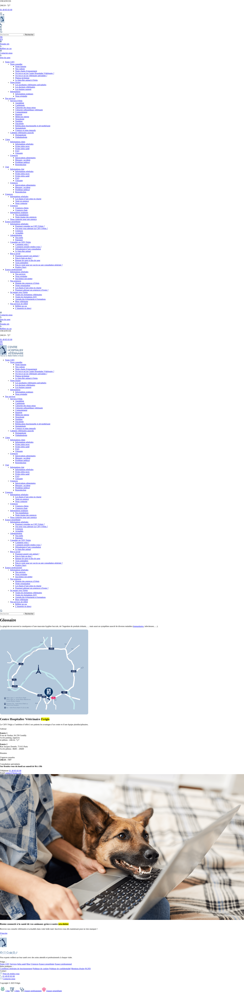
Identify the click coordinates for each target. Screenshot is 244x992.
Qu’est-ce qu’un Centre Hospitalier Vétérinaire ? (34, 73)
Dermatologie (20, 135)
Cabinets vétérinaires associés (22, 133)
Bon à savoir (15, 253)
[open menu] (1, 12)
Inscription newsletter (23, 279)
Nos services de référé (19, 304)
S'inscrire (3, 933)
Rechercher (29, 35)
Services (13, 964)
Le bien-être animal (23, 251)
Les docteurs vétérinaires (25, 87)
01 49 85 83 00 (6, 10)
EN (1, 39)
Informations (15, 91)
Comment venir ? (22, 244)
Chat (7, 167)
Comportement (21, 112)
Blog (28, 964)
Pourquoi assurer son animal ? (27, 256)
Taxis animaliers (21, 263)
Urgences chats (21, 210)
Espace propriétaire (12, 222)
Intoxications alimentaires (25, 158)
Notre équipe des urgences (25, 217)
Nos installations (21, 215)
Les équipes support (23, 89)
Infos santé (21, 964)
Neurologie (19, 119)
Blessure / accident (22, 160)
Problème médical (22, 162)
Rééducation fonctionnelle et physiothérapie (32, 126)
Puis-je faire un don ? (23, 258)
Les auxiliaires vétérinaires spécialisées (30, 85)
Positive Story (20, 267)
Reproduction (20, 164)
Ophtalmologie (21, 137)
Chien (7, 139)
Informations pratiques (24, 94)
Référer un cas (21, 306)
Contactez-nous (9, 979)
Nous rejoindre (21, 96)
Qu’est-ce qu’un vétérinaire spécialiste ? (31, 76)
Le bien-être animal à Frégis (26, 80)
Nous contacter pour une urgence (23, 219)
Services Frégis (16, 101)
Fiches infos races (22, 146)
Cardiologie (20, 105)
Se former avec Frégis (19, 292)
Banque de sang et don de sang (27, 260)
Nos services (10, 98)
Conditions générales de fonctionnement (16, 969)
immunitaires (138, 626)
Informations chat (17, 169)
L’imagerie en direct (23, 308)
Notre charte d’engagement (26, 71)
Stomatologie (20, 128)
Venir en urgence (22, 201)
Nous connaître (16, 64)
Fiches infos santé (22, 149)
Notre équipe (15, 82)
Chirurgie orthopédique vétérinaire (29, 110)
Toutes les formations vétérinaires (28, 295)
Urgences (14, 155)
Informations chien (17, 142)
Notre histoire (20, 66)
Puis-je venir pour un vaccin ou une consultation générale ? (39, 265)
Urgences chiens (21, 208)
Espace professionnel (13, 269)
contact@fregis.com (13, 773)
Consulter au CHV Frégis (20, 242)
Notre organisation (22, 285)
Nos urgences (15, 281)
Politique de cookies (41, 969)
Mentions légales (78, 969)
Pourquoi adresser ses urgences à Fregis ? (31, 290)
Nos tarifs (19, 237)
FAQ (17, 151)
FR (1, 37)
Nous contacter (21, 203)
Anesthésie (19, 103)
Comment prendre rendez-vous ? (28, 247)
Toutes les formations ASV (26, 297)
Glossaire (19, 153)
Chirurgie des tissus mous (25, 107)
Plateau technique (22, 78)
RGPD (88, 969)
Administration (16, 235)
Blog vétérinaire (21, 301)
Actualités (19, 233)
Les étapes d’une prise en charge (28, 199)
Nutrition (18, 121)
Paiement (19, 240)
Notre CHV (10, 62)
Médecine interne (22, 117)
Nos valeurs (20, 69)
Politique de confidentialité (60, 969)
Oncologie (19, 123)
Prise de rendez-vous (11, 974)
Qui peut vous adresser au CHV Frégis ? (31, 228)
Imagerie (18, 114)
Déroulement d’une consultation (28, 249)
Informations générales (24, 144)
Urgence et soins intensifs (25, 130)
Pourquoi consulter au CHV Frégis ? (30, 226)
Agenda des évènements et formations (30, 299)
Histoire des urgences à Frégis (27, 283)
